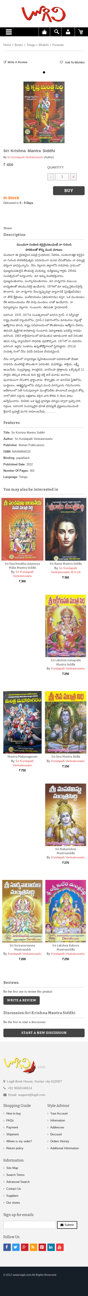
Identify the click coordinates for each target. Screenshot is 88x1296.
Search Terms (15, 1175)
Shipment (12, 1134)
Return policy (14, 1148)
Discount (56, 1134)
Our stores (13, 1202)
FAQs (10, 1120)
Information (57, 1120)
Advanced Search (18, 1182)
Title (6, 432)
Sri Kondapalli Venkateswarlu (25, 157)
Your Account (59, 1113)
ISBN (6, 451)
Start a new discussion (44, 1033)
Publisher (10, 445)
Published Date (14, 464)
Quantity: (55, 167)
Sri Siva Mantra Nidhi (65, 756)
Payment (12, 1127)
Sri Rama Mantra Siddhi (66, 563)
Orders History (59, 1141)
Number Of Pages (15, 470)
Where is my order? (19, 1141)
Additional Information (64, 1148)
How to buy (13, 1113)
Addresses (57, 1127)
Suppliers (12, 1195)
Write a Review (17, 62)
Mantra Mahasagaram (22, 756)
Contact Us (13, 1188)
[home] (44, 14)
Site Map (12, 1168)
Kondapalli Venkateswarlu (68, 668)
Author (8, 439)
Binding (8, 458)
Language (10, 477)
